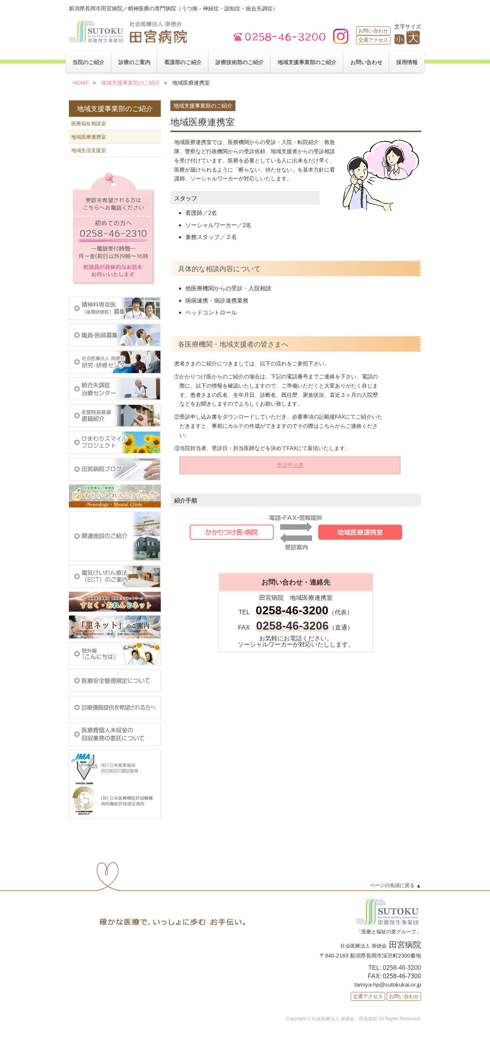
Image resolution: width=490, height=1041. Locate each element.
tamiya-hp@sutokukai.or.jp (387, 984)
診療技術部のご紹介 (240, 62)
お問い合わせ (373, 31)
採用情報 (407, 62)
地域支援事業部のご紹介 (307, 62)
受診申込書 (290, 465)
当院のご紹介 (88, 62)
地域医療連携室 (88, 137)
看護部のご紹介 (183, 62)
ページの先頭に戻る (392, 885)
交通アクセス (373, 40)
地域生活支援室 (88, 150)
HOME (81, 83)
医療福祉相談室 (88, 123)
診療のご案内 (134, 62)
